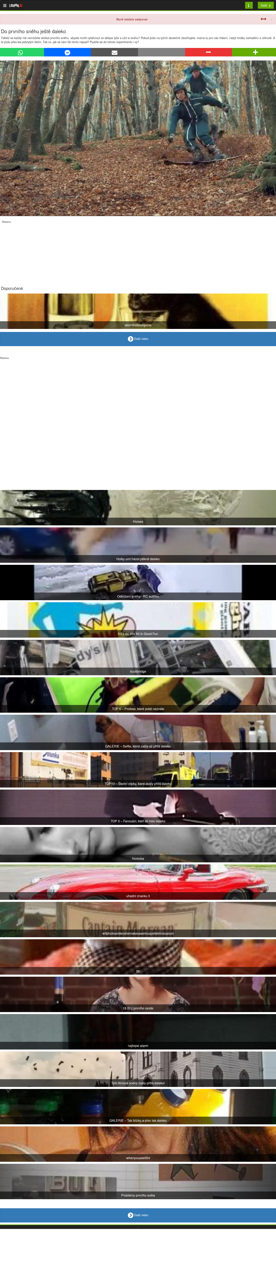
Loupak (16, 5)
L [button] (249, 5)
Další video (140, 338)
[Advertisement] (121, 251)
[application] (138, 138)
